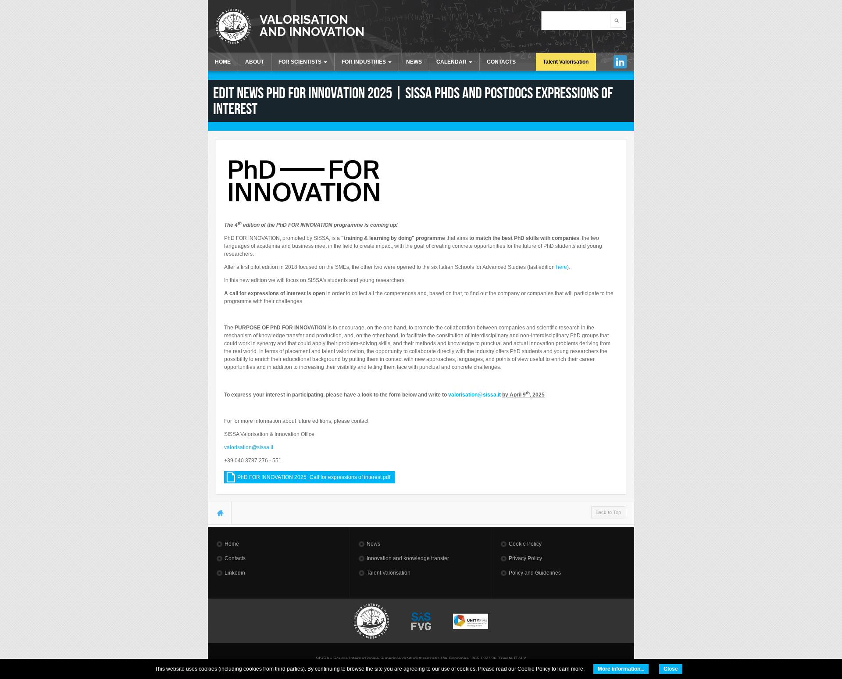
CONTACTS (501, 62)
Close (671, 669)
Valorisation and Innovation (312, 25)
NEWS (414, 62)
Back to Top (608, 512)
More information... (621, 669)
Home (232, 544)
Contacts (235, 558)
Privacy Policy (525, 558)
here (561, 267)
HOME (223, 62)
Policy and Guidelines (535, 573)
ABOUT (254, 62)
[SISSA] (233, 26)
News (373, 544)
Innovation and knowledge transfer (408, 558)
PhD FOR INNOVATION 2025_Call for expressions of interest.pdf (313, 477)
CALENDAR (452, 62)
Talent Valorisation (566, 62)
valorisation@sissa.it (474, 395)
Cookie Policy (525, 544)
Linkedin (620, 62)
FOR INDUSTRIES (364, 62)
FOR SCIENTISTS (300, 62)
